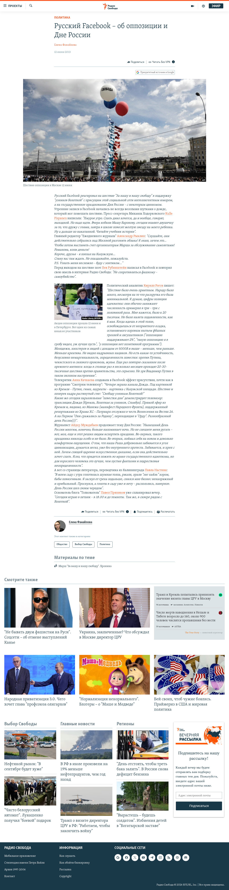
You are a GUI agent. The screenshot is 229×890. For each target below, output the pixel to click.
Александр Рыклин (131, 236)
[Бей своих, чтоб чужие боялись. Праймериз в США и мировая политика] (189, 675)
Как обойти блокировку (74, 862)
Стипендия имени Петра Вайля (24, 862)
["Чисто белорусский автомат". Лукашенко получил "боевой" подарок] (30, 791)
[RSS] (168, 857)
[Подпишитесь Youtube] (143, 857)
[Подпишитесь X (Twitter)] (134, 857)
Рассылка (65, 869)
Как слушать (67, 856)
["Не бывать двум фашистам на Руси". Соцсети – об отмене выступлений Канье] (39, 608)
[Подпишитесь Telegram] (151, 857)
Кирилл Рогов (153, 285)
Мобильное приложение (20, 856)
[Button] (135, 62)
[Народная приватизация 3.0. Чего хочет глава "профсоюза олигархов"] (39, 675)
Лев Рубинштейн (114, 268)
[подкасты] (203, 6)
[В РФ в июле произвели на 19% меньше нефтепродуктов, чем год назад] (86, 744)
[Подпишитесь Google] (117, 857)
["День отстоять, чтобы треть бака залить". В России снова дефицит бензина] (143, 744)
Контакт (9, 876)
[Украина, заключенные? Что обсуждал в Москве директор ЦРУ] (114, 608)
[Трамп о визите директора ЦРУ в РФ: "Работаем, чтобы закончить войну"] (86, 801)
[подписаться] (185, 857)
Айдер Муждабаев (84, 425)
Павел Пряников (113, 492)
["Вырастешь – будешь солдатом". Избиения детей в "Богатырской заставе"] (143, 796)
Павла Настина (156, 470)
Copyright (65, 876)
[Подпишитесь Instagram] (160, 857)
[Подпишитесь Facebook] (126, 857)
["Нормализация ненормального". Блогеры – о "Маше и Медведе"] (114, 675)
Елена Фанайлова (65, 45)
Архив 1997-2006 (15, 869)
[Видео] (192, 6)
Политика (62, 17)
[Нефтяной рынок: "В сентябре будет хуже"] (30, 744)
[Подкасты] (177, 857)
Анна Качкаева (83, 380)
